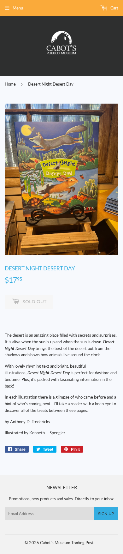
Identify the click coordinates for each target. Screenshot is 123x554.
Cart (113, 7)
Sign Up (106, 513)
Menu (18, 7)
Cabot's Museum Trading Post (67, 542)
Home (10, 84)
